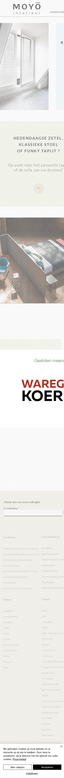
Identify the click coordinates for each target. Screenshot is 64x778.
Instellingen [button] (32, 773)
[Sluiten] (59, 748)
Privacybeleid (19, 759)
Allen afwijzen (18, 767)
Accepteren (47, 767)
